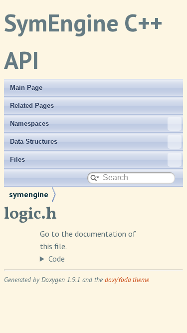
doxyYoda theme (127, 279)
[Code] (93, 259)
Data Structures (33, 141)
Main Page (26, 87)
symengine (28, 194)
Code (56, 259)
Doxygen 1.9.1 (60, 279)
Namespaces (29, 123)
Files (17, 159)
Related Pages (32, 105)
